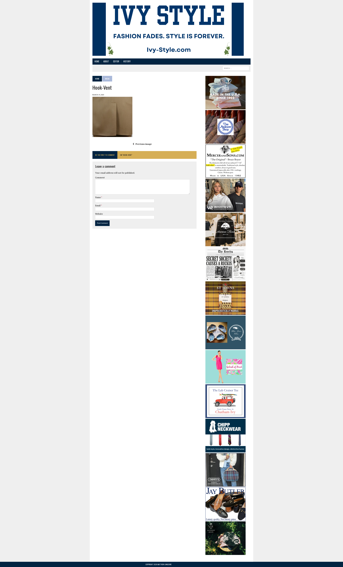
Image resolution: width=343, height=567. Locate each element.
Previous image (143, 143)
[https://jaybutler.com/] (225, 519)
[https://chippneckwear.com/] (225, 450)
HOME (96, 61)
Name (98, 197)
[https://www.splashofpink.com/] (225, 381)
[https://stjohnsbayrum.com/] (225, 313)
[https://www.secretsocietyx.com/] (225, 278)
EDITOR (116, 61)
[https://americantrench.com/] (225, 244)
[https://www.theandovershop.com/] (225, 141)
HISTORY (127, 61)
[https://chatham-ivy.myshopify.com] (225, 416)
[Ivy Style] (168, 29)
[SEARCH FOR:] (235, 67)
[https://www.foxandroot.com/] (225, 553)
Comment (100, 177)
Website (99, 213)
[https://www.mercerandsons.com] (225, 176)
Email (98, 205)
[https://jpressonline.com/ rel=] (225, 107)
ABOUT (106, 61)
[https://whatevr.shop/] (225, 210)
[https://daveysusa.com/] (225, 484)
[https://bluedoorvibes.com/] (225, 347)
